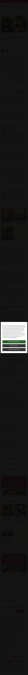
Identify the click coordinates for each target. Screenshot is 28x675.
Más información (14, 337)
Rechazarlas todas (14, 345)
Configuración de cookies (14, 349)
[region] (14, 337)
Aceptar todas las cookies (14, 341)
